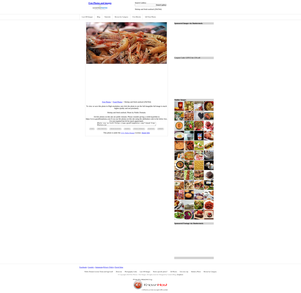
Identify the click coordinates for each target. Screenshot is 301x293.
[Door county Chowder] (179, 150)
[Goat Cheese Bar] (189, 209)
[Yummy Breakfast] (209, 140)
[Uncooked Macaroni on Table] (199, 169)
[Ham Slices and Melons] (209, 120)
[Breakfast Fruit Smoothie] (189, 140)
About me (119, 272)
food (92, 128)
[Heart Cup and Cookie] (179, 110)
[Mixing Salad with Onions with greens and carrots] (199, 130)
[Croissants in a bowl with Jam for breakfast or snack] (209, 199)
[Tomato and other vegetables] (189, 179)
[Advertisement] (126, 80)
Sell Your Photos (150, 17)
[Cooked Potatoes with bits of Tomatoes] (189, 110)
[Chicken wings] (189, 150)
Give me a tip (184, 272)
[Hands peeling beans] (199, 179)
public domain (139, 128)
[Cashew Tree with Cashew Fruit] (189, 130)
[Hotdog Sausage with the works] (209, 150)
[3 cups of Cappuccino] (209, 169)
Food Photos (117, 102)
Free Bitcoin (137, 17)
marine (127, 128)
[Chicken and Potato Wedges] (179, 189)
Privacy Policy (108, 267)
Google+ (91, 267)
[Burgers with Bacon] (199, 189)
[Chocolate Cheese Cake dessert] (209, 159)
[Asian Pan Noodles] (179, 169)
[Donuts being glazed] (179, 159)
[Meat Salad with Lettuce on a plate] (199, 209)
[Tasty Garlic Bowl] (179, 140)
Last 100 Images (87, 17)
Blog (98, 17)
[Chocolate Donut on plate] (209, 179)
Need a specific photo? (160, 272)
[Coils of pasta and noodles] (189, 189)
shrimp (160, 128)
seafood (151, 128)
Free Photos (106, 102)
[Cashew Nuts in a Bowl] (199, 199)
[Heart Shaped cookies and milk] (199, 110)
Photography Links (131, 272)
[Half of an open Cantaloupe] (179, 130)
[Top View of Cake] (209, 219)
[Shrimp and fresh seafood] (189, 120)
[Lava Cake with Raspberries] (199, 219)
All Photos (173, 272)
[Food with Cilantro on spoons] (199, 150)
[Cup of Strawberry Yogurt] (199, 140)
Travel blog (119, 267)
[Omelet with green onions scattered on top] (179, 120)
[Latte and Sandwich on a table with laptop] (209, 189)
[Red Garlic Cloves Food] (209, 130)
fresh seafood (115, 128)
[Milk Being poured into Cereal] (209, 110)
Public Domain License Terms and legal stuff (99, 272)
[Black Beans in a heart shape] (199, 120)
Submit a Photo (196, 272)
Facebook (83, 267)
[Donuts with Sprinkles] (179, 199)
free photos (102, 128)
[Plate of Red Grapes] (209, 209)
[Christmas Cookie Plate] (189, 159)
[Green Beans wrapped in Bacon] (189, 169)
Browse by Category (121, 17)
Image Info (146, 133)
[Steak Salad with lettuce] (179, 219)
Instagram (99, 267)
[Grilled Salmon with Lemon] (179, 179)
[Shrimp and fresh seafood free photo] (126, 63)
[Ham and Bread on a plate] (199, 159)
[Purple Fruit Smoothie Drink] (189, 219)
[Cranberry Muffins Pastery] (189, 199)
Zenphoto (180, 274)
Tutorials (107, 17)
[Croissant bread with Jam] (179, 209)
